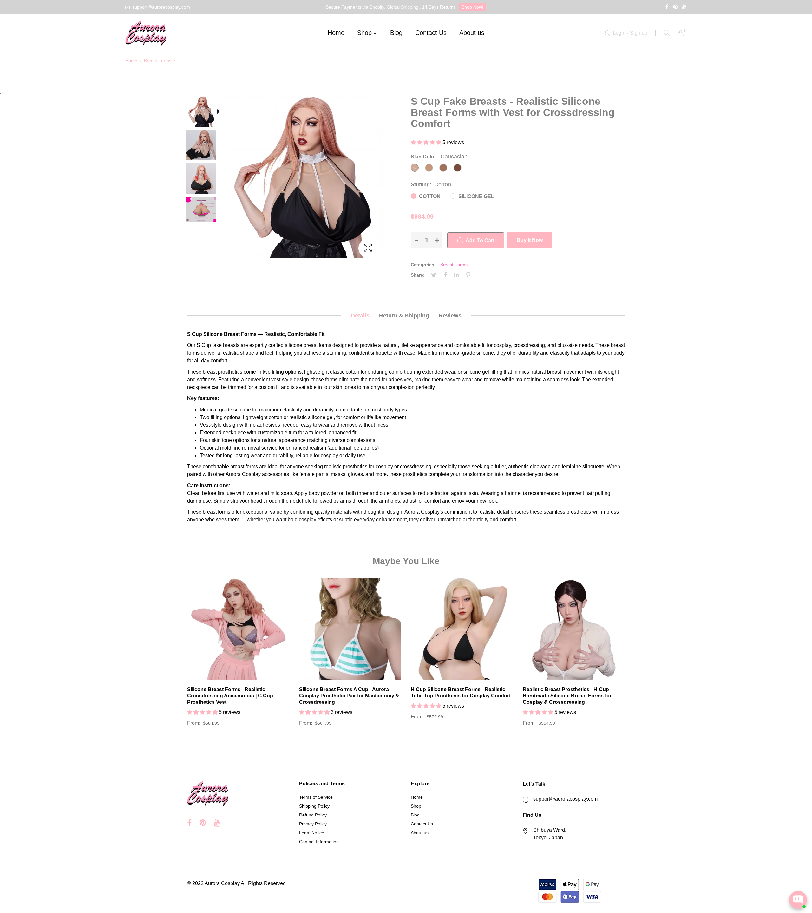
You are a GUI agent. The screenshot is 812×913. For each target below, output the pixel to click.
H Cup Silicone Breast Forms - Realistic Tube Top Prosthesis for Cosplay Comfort (461, 692)
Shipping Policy (314, 806)
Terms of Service (316, 797)
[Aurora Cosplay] (146, 33)
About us (420, 832)
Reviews (450, 315)
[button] (426, 142)
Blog (415, 814)
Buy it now (530, 240)
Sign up (638, 33)
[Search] (667, 33)
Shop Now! (472, 7)
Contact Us (422, 823)
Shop (416, 806)
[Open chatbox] (798, 900)
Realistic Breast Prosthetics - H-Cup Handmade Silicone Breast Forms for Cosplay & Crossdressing (567, 696)
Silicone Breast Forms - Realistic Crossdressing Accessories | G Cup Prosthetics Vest (230, 696)
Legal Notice (311, 832)
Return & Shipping (404, 315)
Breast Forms (454, 264)
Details (360, 315)
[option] (204, 113)
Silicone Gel (475, 196)
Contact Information (319, 841)
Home (417, 797)
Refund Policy (313, 814)
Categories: (423, 264)
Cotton (429, 196)
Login (619, 33)
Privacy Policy (313, 823)
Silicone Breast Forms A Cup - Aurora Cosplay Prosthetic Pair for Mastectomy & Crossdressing (349, 696)
